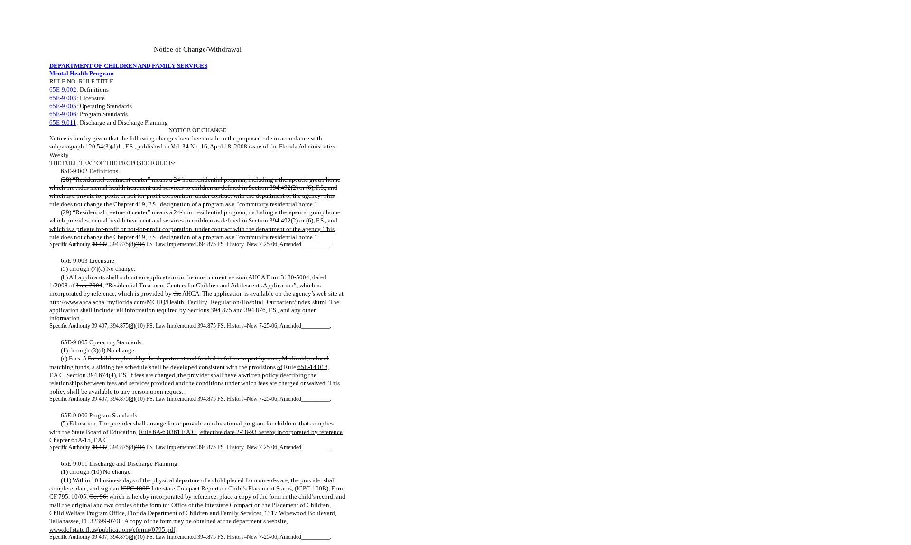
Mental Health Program (81, 73)
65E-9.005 (62, 106)
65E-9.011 (62, 122)
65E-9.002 (62, 89)
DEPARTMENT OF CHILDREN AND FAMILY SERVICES (128, 65)
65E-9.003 (62, 98)
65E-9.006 (62, 114)
